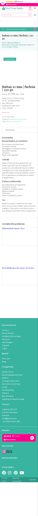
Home (4, 43)
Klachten (6, 339)
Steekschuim (7, 372)
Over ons (6, 359)
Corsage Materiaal (10, 381)
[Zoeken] (29, 15)
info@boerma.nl (9, 418)
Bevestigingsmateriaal (12, 375)
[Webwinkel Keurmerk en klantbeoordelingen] (35, 29)
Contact (5, 330)
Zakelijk (5, 345)
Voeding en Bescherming (13, 399)
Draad (4, 387)
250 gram (9, 121)
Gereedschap (8, 390)
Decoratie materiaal (18, 45)
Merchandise (8, 396)
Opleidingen (7, 342)
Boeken (5, 378)
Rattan (15, 121)
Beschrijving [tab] (10, 130)
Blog (4, 362)
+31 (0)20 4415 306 (11, 421)
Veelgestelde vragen (11, 336)
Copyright (32, 480)
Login (4, 348)
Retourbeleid (8, 333)
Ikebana (5, 393)
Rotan (25, 119)
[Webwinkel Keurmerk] (7, 451)
